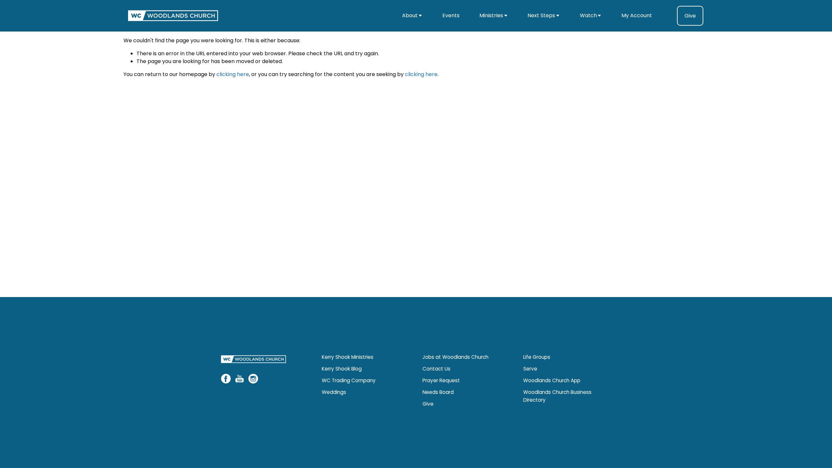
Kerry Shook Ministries (347, 357)
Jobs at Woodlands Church (455, 357)
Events (451, 15)
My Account (636, 15)
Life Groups (536, 357)
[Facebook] (226, 379)
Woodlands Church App (551, 380)
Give (690, 16)
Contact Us (436, 368)
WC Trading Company (349, 380)
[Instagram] (253, 379)
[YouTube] (239, 379)
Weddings (334, 392)
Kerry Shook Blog (342, 368)
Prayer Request (441, 380)
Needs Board (438, 392)
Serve (530, 368)
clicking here (232, 74)
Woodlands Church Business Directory (557, 396)
